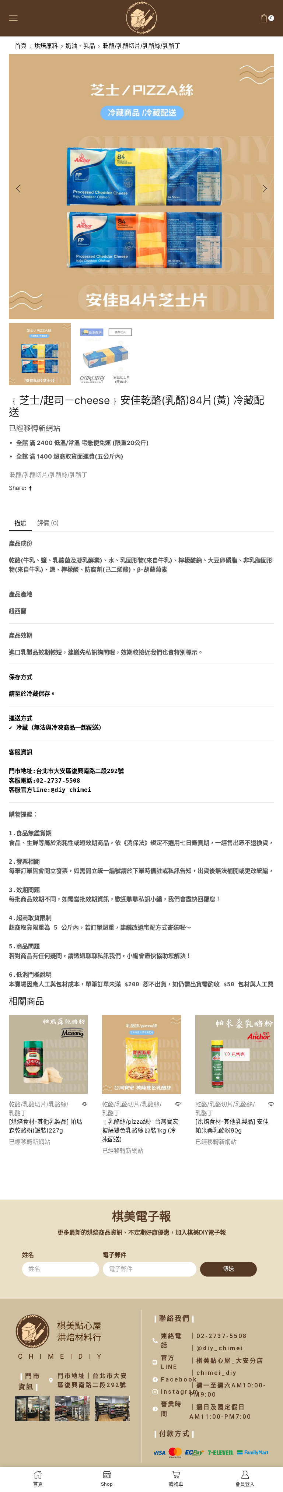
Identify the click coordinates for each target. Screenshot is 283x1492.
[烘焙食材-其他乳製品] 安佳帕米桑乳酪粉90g (232, 1126)
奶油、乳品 (80, 45)
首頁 (21, 45)
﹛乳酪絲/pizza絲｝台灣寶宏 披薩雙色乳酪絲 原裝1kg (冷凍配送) (140, 1130)
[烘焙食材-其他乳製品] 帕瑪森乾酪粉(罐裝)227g (45, 1126)
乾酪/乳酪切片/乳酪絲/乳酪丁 (141, 45)
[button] (18, 188)
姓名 (28, 1254)
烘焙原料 (46, 45)
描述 (20, 523)
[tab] (20, 523)
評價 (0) (48, 523)
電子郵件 (114, 1254)
